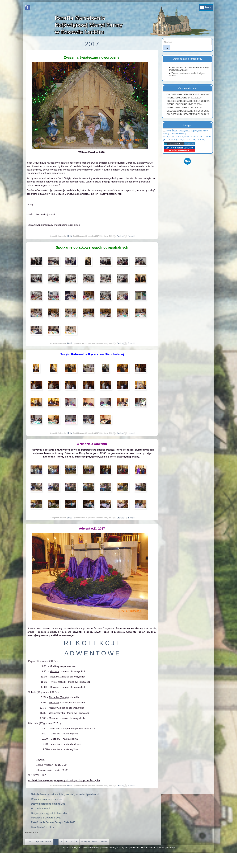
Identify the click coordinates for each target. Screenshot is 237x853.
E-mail (130, 236)
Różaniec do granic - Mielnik (46, 799)
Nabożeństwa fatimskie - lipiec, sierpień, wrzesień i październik (65, 794)
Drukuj (120, 236)
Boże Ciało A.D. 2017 (42, 827)
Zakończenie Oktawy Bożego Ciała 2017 (53, 822)
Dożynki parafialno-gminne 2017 (49, 803)
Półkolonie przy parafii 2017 (46, 817)
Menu (208, 7)
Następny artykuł (89, 841)
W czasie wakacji (40, 808)
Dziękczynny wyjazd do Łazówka (49, 813)
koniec (104, 841)
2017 (69, 236)
